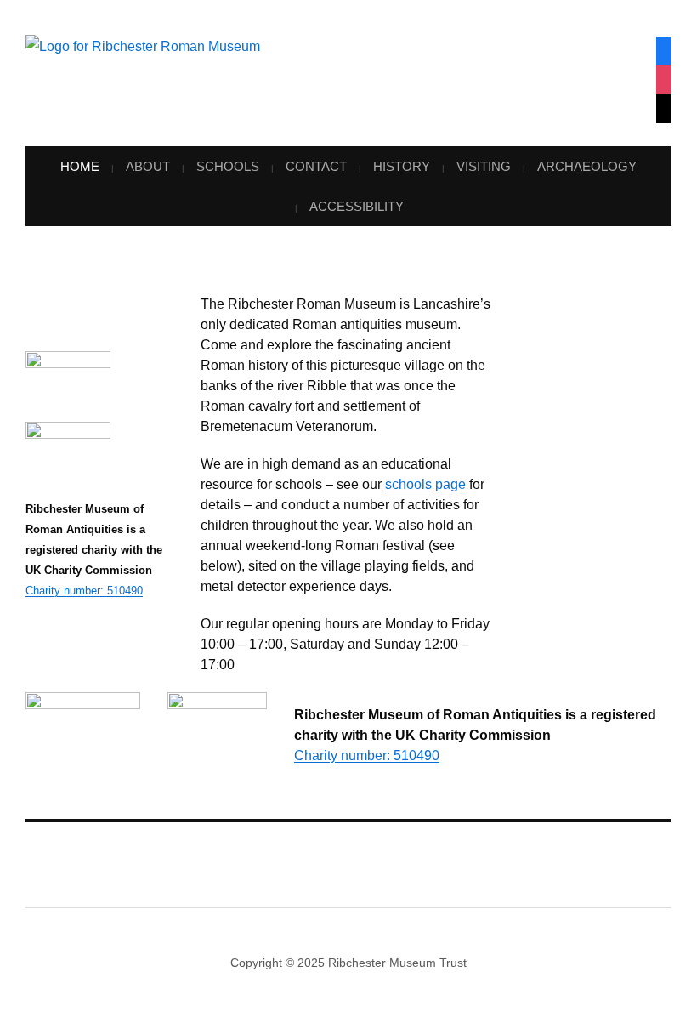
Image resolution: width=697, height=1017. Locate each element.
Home (79, 166)
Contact (316, 166)
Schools (227, 166)
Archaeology (587, 166)
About (148, 166)
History (401, 166)
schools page (178, 950)
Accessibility (356, 206)
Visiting (483, 166)
